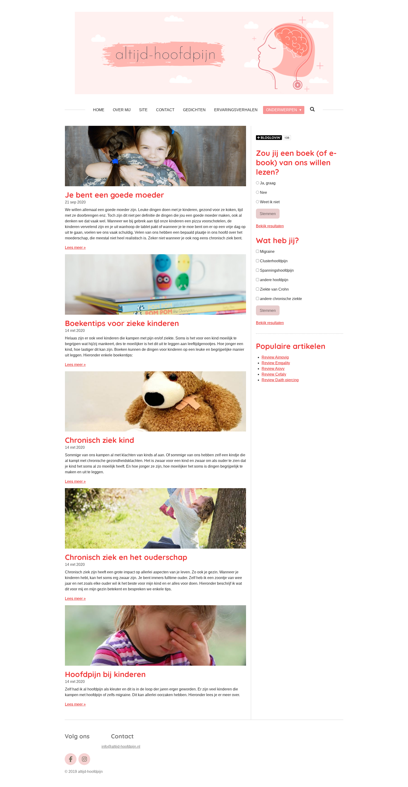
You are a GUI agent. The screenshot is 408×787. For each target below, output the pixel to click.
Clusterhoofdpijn (273, 261)
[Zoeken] (312, 109)
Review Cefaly (274, 374)
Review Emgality (276, 363)
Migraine (267, 252)
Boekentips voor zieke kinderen (122, 323)
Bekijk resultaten (270, 226)
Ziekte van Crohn (274, 289)
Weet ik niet (269, 202)
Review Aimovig (275, 357)
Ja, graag (267, 183)
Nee (263, 192)
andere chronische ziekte (280, 299)
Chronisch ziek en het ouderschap (126, 557)
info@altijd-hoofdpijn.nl (121, 747)
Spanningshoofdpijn (276, 270)
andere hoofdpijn (273, 280)
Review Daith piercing (280, 380)
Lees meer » (75, 247)
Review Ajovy (273, 369)
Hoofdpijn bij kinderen (105, 674)
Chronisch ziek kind (99, 440)
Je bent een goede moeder (114, 194)
